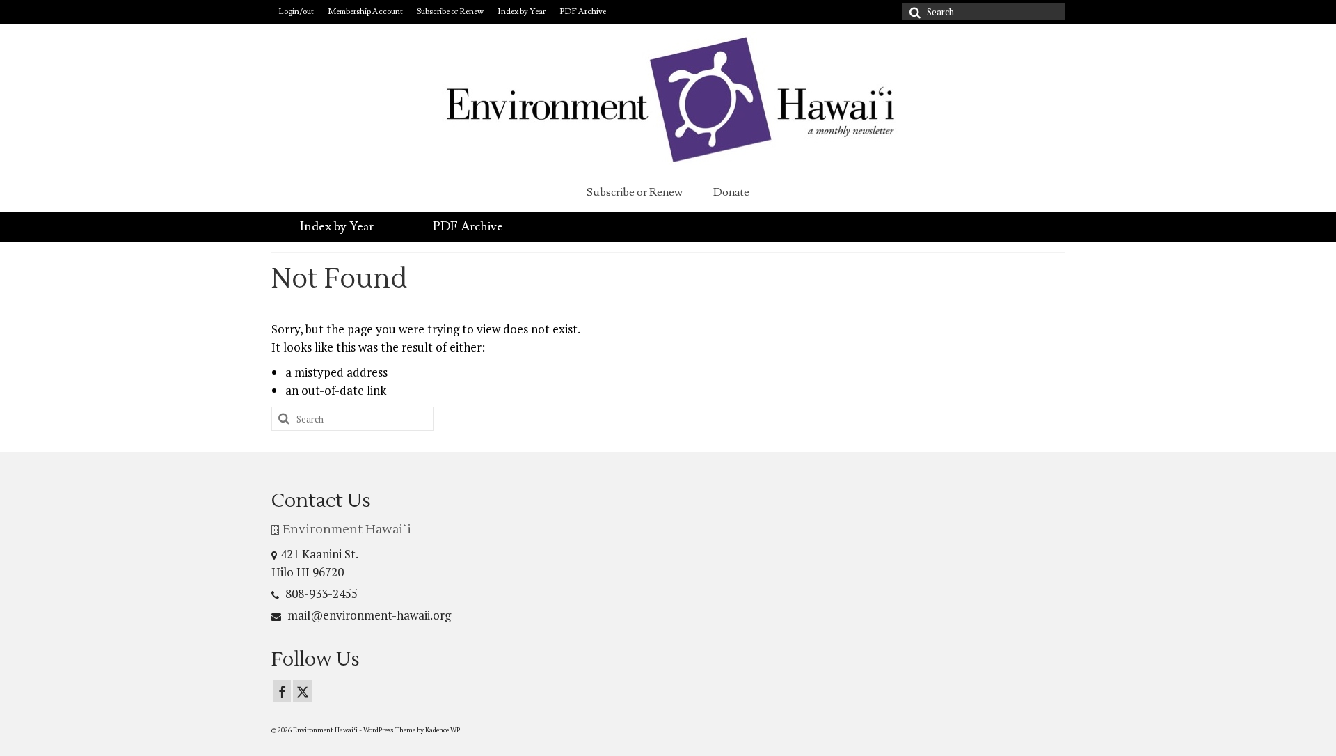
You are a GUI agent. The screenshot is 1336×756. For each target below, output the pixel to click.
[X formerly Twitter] (302, 691)
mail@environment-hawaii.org (368, 615)
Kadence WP (442, 729)
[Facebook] (282, 691)
